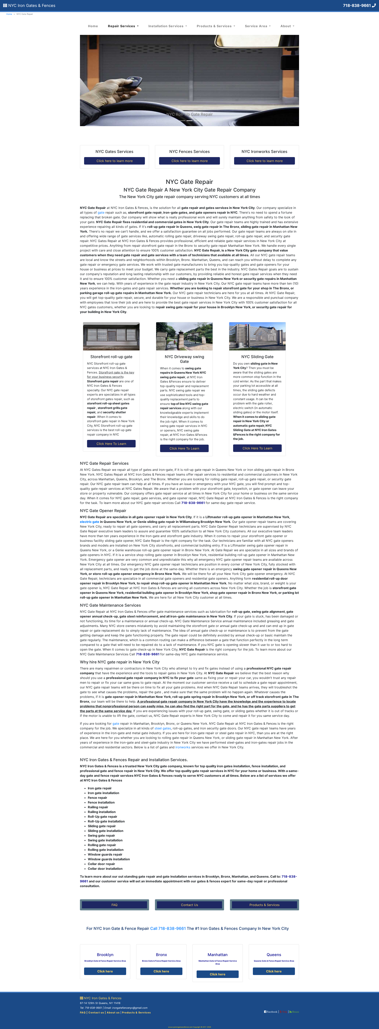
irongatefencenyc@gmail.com (129, 1007)
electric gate (89, 522)
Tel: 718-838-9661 (91, 1007)
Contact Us (189, 905)
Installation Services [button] (166, 26)
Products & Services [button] (215, 26)
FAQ (114, 905)
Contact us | (97, 1012)
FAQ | (84, 1012)
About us (113, 1012)
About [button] (286, 26)
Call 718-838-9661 (168, 928)
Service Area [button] (256, 26)
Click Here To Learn (111, 444)
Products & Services (265, 905)
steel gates (163, 728)
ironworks (182, 747)
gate (101, 212)
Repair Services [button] (122, 26)
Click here (105, 971)
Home (9, 14)
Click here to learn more (115, 161)
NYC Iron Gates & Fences (31, 5)
